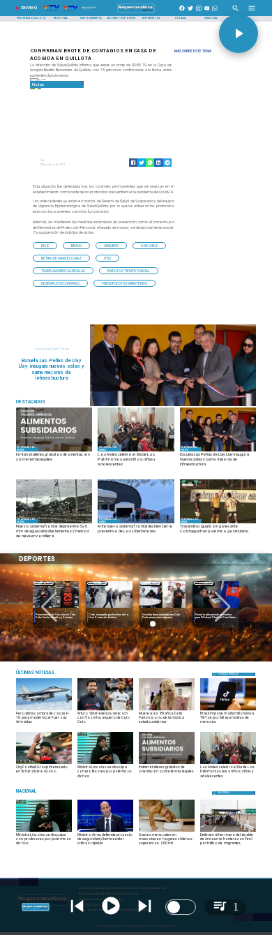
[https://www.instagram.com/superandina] (199, 12)
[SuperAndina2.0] (136, 12)
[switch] (180, 907)
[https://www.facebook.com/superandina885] (182, 12)
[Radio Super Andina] (236, 12)
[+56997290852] (215, 12)
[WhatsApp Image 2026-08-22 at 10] (173, 405)
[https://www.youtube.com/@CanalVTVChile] (207, 12)
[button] (45, 245)
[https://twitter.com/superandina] (190, 12)
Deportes (43, 583)
